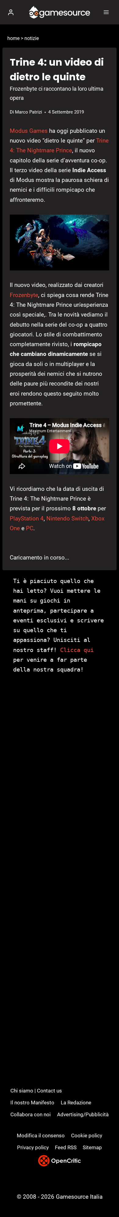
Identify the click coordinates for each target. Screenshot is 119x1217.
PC (29, 528)
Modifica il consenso (41, 1135)
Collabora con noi (30, 1114)
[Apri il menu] (106, 12)
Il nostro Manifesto (32, 1102)
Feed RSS (66, 1147)
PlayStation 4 (27, 518)
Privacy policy (33, 1147)
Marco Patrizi (28, 112)
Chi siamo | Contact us (36, 1091)
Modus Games (29, 130)
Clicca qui (77, 650)
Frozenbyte (24, 295)
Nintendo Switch (67, 518)
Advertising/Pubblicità (83, 1114)
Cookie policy (86, 1135)
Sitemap (92, 1147)
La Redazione (76, 1102)
